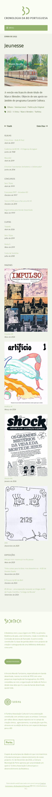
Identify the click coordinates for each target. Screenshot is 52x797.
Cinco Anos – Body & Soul (14, 140)
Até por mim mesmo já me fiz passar (19, 559)
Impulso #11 (8, 334)
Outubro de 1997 (10, 195)
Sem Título (8, 183)
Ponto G (7, 244)
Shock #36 (8, 478)
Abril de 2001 (9, 143)
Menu (11, 28)
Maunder (7, 158)
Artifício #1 (8, 406)
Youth (9, 126)
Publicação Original (36, 107)
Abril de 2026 (9, 229)
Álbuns (10, 107)
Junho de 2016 (9, 170)
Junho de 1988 (9, 152)
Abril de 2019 (9, 161)
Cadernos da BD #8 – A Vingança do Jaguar (20, 149)
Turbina (38, 112)
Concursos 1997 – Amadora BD (16, 192)
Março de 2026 (10, 409)
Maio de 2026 (9, 337)
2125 (6, 543)
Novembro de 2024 (11, 574)
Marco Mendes (27, 112)
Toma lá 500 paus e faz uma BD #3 (18, 201)
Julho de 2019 (9, 238)
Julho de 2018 (9, 256)
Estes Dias (41, 126)
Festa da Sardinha (11, 253)
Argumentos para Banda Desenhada (18, 210)
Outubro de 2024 (10, 583)
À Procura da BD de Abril (13, 580)
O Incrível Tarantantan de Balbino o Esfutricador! (23, 167)
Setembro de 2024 (11, 595)
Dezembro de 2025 (11, 546)
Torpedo (7, 226)
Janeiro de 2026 (10, 481)
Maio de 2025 (9, 562)
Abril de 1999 (9, 186)
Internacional (20, 107)
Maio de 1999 (9, 213)
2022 (9, 112)
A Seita (16, 112)
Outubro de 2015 (10, 204)
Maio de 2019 (9, 247)
